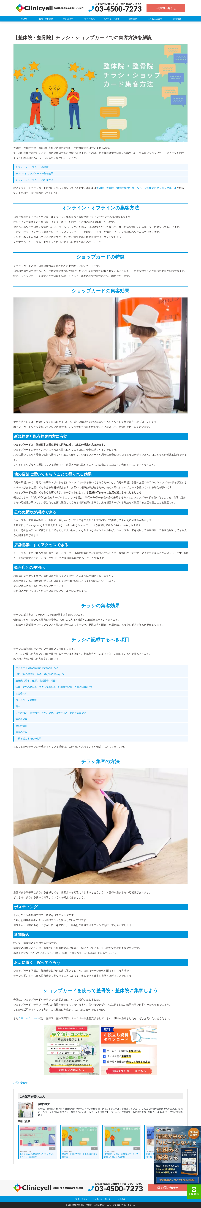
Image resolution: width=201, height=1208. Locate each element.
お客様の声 (68, 18)
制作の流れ (89, 18)
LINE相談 (194, 1193)
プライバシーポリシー (102, 1198)
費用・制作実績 (46, 18)
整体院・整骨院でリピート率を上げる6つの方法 (79, 1155)
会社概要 (177, 18)
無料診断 (133, 18)
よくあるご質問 (155, 18)
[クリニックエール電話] (115, 7)
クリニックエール (28, 1018)
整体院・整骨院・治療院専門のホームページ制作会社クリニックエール (136, 187)
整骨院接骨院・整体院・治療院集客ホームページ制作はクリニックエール (104, 1205)
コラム (52, 1148)
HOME (24, 18)
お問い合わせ (20, 1082)
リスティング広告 (111, 18)
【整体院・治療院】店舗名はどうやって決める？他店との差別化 (121, 1155)
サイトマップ (81, 1198)
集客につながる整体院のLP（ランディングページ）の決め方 (37, 1155)
